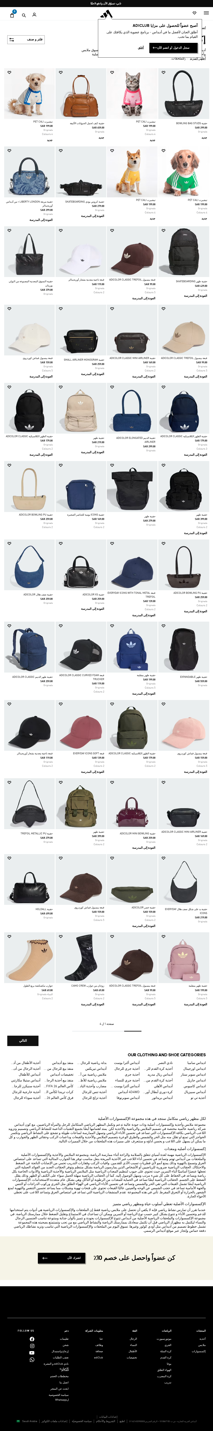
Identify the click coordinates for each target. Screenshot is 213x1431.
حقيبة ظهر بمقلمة (146, 675)
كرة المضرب (164, 1376)
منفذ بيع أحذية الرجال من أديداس (58, 1080)
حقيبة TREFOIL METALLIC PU (37, 833)
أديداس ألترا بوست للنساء (125, 1086)
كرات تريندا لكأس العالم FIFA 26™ (58, 1092)
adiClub (98, 1357)
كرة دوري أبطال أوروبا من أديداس (158, 1092)
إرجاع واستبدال (60, 1351)
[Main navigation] (206, 13)
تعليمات (64, 1339)
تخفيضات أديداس (61, 1074)
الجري (168, 1345)
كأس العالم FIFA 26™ (58, 1086)
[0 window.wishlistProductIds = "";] (194, 13)
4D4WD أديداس (129, 1092)
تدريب (167, 1382)
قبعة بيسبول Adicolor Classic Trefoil (132, 280)
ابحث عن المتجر (59, 1389)
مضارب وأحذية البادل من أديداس (91, 1086)
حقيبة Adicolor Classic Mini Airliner (132, 358)
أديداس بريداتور (162, 1098)
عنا (101, 1339)
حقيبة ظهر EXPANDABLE (193, 677)
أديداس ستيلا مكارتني (25, 1080)
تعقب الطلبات (61, 1357)
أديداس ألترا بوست (127, 1063)
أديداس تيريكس (95, 1069)
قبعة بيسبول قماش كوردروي (38, 358)
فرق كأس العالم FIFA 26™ (58, 1098)
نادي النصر (165, 1063)
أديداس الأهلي (163, 1086)
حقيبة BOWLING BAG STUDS (191, 123)
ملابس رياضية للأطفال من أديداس (91, 1080)
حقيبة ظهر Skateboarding (191, 281)
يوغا (169, 1364)
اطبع (122, 1421)
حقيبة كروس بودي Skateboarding (84, 202)
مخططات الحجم (59, 1376)
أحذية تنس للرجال (94, 1092)
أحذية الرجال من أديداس (25, 1069)
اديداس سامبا (196, 1063)
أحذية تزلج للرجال (94, 1098)
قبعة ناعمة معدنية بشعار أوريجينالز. (86, 280)
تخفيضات (132, 1357)
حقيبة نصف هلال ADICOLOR (38, 595)
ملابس (202, 1345)
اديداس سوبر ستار (193, 1074)
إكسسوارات (199, 1351)
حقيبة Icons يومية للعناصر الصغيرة (85, 515)
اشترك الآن (74, 1258)
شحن (66, 1345)
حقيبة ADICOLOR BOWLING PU (36, 515)
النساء (133, 1345)
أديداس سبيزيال (195, 1092)
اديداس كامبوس (195, 1086)
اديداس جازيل (196, 1080)
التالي (23, 1041)
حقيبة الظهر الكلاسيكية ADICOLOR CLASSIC (183, 436)
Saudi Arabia (29, 1421)
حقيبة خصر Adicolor (143, 908)
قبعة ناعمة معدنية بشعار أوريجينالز (35, 753)
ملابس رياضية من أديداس (91, 1074)
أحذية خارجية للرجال (26, 1092)
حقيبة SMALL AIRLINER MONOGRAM (84, 360)
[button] (185, 72)
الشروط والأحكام (105, 1421)
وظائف (99, 1345)
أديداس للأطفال (29, 1074)
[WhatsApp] (32, 1359)
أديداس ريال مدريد (160, 1074)
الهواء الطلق (164, 1370)
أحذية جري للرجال (127, 1069)
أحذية (202, 1339)
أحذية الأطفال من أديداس (25, 1063)
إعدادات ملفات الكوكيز (54, 1421)
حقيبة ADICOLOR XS (93, 595)
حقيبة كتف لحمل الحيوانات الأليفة (87, 123)
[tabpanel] (106, 560)
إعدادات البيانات (108, 1417)
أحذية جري (132, 1074)
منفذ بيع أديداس (62, 1063)
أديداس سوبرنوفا (128, 1098)
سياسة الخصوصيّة (82, 1421)
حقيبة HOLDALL (44, 909)
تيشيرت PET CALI (145, 122)
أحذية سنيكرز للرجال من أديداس (25, 1086)
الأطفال (133, 1351)
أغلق (141, 47)
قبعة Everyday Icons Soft (88, 753)
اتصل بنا (64, 1382)
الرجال (133, 1339)
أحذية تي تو (198, 1098)
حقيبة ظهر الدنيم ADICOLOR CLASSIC (32, 677)
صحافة (99, 1351)
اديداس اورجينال (194, 1069)
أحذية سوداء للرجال (27, 1098)
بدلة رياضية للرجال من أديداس (91, 1063)
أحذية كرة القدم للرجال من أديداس (158, 1069)
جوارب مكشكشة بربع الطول (38, 986)
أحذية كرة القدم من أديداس (158, 1080)
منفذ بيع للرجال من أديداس (58, 1069)
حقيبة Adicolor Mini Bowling (137, 833)
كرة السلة (165, 1351)
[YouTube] (31, 1352)
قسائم (65, 1370)
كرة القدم (165, 1357)
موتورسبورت (164, 1339)
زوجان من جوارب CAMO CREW (87, 986)
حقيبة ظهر (98, 438)
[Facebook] (32, 1339)
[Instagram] (32, 1345)
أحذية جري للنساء (127, 1080)
